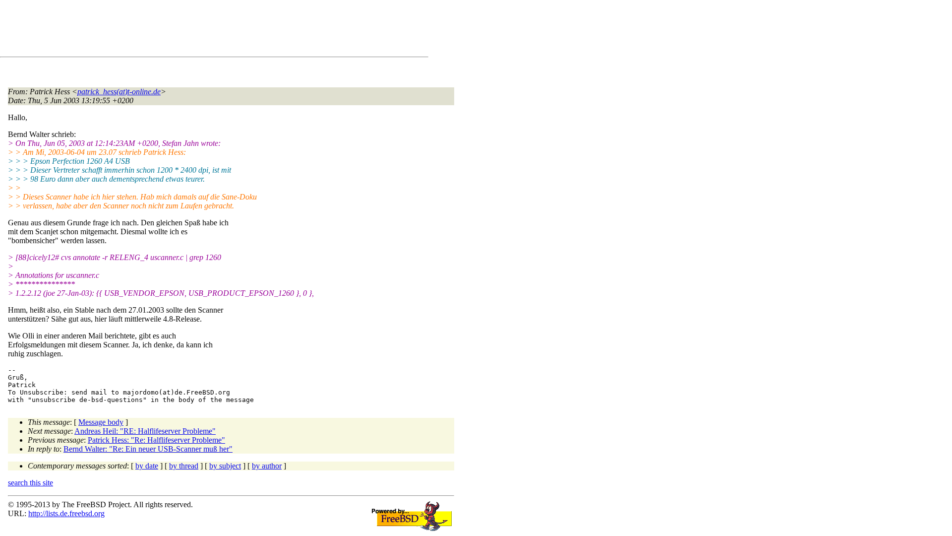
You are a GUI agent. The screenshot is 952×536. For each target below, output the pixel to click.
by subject (225, 466)
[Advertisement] (188, 30)
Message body (100, 422)
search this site (30, 482)
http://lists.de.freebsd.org (66, 513)
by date (146, 466)
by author (267, 466)
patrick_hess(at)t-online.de (119, 91)
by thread (183, 466)
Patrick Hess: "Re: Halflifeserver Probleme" (156, 440)
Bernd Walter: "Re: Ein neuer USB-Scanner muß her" (148, 449)
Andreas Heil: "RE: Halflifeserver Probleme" (145, 431)
